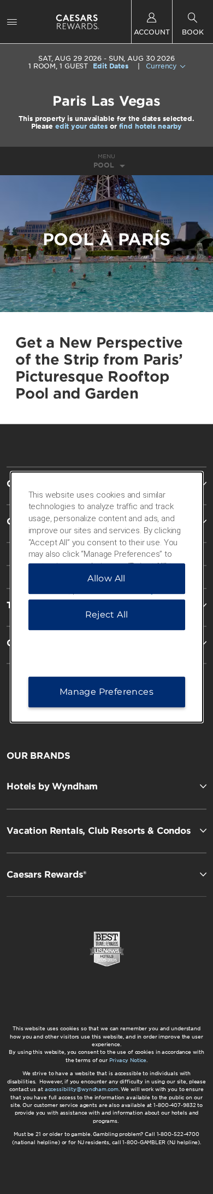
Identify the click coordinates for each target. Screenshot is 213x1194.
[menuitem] (12, 21)
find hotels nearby (150, 126)
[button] (106, 786)
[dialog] (107, 597)
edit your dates (81, 126)
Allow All (106, 578)
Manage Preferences (106, 692)
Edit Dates (110, 66)
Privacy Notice (127, 1060)
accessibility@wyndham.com (82, 1089)
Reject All (106, 614)
